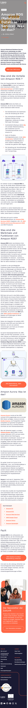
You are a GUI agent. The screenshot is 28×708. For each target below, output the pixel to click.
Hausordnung (4, 659)
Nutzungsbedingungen (6, 670)
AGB (2, 668)
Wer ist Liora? (4, 651)
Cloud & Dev (4, 9)
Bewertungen (4, 657)
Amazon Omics (10, 520)
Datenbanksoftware (7, 89)
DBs (24, 125)
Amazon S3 (9, 508)
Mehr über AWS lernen (13, 69)
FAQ (2, 661)
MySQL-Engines (5, 421)
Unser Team (17, 651)
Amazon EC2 (10, 511)
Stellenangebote (18, 653)
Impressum (3, 666)
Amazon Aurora (5, 415)
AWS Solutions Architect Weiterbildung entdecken (13, 557)
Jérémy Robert (9, 34)
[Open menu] (25, 3)
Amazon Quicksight (12, 523)
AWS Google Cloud (11, 517)
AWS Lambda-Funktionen (11, 313)
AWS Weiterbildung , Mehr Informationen (13, 384)
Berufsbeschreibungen (20, 662)
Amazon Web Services (13, 514)
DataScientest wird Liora (20, 664)
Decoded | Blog (18, 659)
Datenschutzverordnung (6, 663)
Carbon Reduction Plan (6, 677)
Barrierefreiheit (4, 679)
